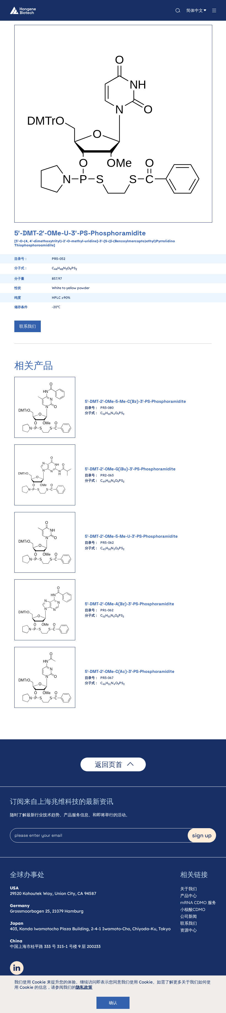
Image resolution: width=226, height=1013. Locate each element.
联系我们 (27, 326)
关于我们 (188, 888)
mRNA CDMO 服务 (198, 902)
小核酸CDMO (192, 909)
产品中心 (188, 895)
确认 (113, 1002)
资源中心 (188, 930)
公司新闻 (188, 916)
